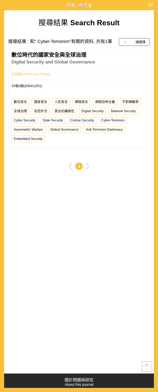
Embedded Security (28, 139)
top (147, 366)
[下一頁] (87, 166)
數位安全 (20, 102)
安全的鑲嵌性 (64, 111)
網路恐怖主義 (105, 102)
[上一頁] (70, 166)
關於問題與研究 (79, 382)
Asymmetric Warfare (28, 129)
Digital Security (92, 111)
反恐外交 (40, 111)
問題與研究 (79, 5)
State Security (53, 120)
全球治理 (20, 111)
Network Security (123, 111)
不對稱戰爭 (130, 102)
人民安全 (61, 102)
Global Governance (64, 129)
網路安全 (81, 102)
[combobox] (134, 42)
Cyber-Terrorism (113, 120)
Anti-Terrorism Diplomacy (104, 129)
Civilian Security (82, 120)
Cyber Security (24, 120)
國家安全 (40, 102)
